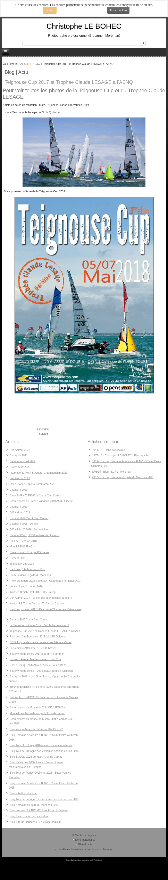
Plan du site (85, 844)
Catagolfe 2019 (18, 506)
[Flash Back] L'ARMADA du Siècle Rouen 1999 (38, 665)
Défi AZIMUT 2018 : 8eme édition (29, 529)
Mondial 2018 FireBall (22, 546)
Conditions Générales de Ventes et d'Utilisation (85, 849)
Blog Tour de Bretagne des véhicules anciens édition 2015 (44, 799)
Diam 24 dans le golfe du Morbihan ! (31, 575)
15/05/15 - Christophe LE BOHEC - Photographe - (121, 455)
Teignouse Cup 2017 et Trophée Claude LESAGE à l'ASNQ (69, 82)
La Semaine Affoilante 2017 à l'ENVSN (33, 648)
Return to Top (158, 16)
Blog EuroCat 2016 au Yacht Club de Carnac (36, 756)
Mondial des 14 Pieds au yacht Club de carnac (37, 713)
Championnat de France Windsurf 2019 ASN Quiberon (41, 501)
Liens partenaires (85, 839)
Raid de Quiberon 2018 (23, 541)
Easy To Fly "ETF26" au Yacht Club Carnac (35, 495)
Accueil (24, 63)
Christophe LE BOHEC (84, 26)
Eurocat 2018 (17, 558)
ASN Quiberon (51, 112)
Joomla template (74, 860)
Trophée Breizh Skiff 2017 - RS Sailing (33, 592)
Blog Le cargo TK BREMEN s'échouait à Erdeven (39, 810)
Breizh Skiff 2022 (20, 466)
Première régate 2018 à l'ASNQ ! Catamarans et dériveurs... (45, 580)
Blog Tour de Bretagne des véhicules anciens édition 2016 (44, 750)
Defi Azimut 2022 (20, 449)
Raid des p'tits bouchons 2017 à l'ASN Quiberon (38, 636)
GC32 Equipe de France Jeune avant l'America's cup (41, 642)
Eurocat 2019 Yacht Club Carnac (29, 518)
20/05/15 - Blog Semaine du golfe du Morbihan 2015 (122, 477)
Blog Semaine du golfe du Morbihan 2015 (34, 804)
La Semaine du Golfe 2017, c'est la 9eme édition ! (39, 625)
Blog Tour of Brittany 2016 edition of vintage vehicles (41, 745)
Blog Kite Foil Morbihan (23, 793)
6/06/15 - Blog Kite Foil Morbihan (111, 471)
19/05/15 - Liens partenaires (108, 449)
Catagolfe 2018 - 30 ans (24, 523)
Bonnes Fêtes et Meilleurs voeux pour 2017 (35, 659)
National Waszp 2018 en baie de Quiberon (34, 535)
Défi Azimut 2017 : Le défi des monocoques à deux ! (41, 597)
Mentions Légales (85, 835)
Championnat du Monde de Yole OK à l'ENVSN (37, 707)
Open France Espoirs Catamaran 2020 (32, 484)
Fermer (49, 10)
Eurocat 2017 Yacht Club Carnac (29, 619)
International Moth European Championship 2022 (38, 472)
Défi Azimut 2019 (20, 512)
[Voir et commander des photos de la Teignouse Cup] (84, 152)
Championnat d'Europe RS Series (29, 552)
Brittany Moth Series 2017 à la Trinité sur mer (37, 653)
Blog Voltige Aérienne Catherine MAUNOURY (36, 729)
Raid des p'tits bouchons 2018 (27, 569)
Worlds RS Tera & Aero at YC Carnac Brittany (37, 603)
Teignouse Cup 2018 (22, 563)
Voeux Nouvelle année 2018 (26, 586)
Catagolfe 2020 (18, 489)
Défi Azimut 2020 (20, 478)
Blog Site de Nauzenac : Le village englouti (35, 821)
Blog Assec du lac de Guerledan (29, 816)
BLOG (36, 63)
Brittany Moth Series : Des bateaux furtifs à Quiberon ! (42, 670)
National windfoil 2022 (22, 461)
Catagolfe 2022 (18, 455)
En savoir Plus (118, 10)
